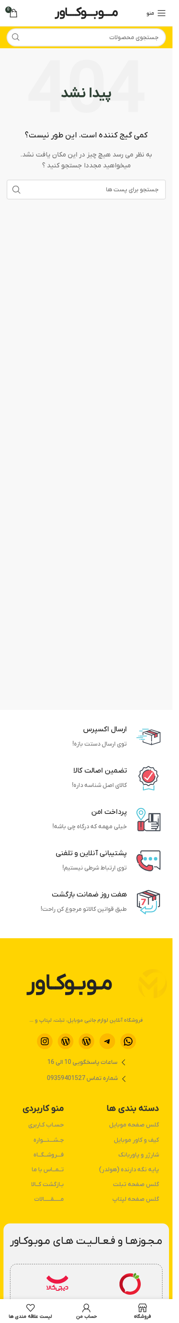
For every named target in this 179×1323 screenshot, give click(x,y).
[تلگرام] (107, 1041)
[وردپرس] (86, 1041)
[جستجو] (16, 37)
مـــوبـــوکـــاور (86, 12)
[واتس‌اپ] (128, 1041)
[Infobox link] (130, 1293)
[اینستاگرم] (45, 1041)
